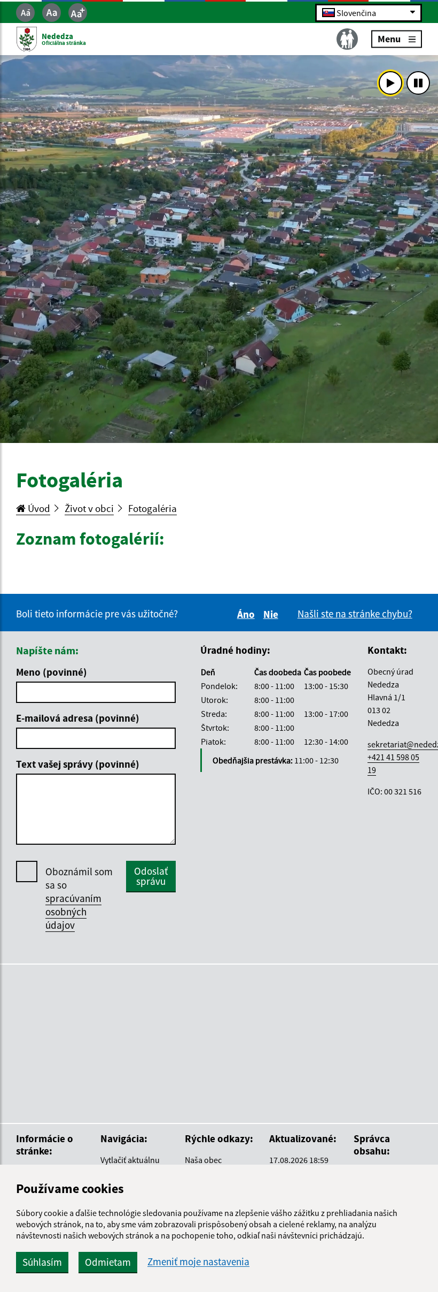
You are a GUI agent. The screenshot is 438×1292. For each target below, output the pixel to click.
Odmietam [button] (108, 1262)
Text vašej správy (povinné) (77, 764)
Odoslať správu (151, 876)
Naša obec (203, 1160)
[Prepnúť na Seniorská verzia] (347, 39)
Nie (272, 614)
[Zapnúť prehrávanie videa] (390, 83)
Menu (389, 39)
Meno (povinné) (51, 672)
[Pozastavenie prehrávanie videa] (418, 83)
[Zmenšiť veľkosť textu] (25, 12)
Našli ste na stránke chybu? (355, 613)
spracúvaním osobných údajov (73, 911)
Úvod (38, 508)
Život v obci (89, 508)
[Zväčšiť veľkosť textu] (77, 12)
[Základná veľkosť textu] (51, 12)
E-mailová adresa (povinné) (77, 718)
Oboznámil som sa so (79, 898)
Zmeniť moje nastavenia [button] (198, 1262)
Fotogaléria (152, 508)
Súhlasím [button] (42, 1262)
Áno (247, 614)
